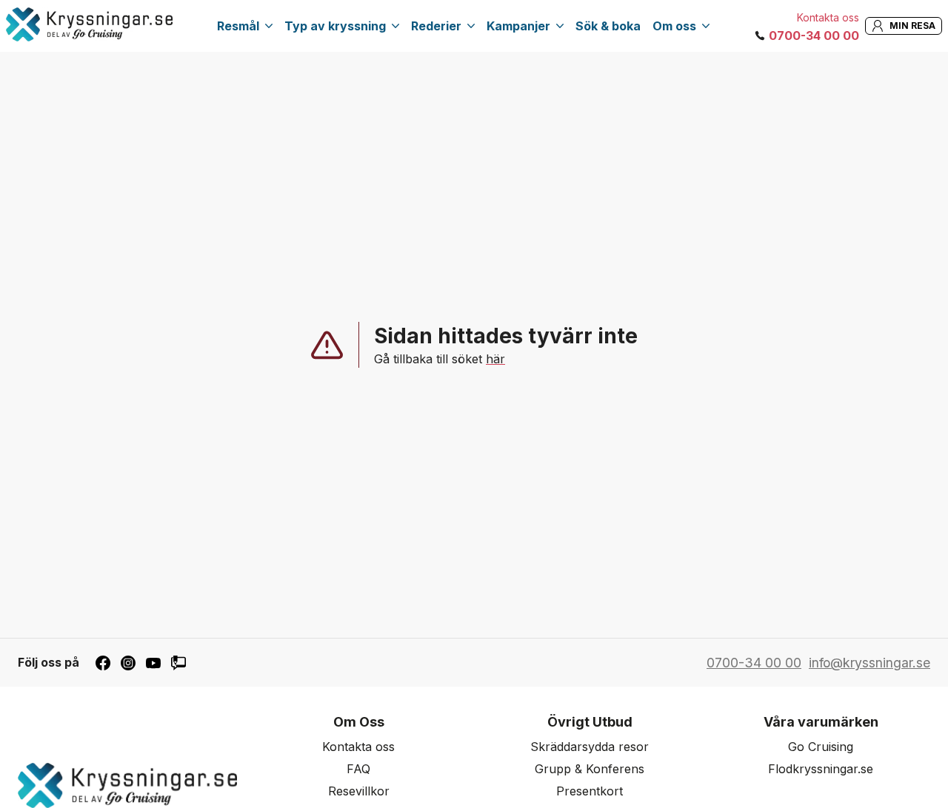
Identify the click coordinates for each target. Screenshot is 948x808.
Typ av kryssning (335, 25)
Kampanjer (518, 25)
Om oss (674, 25)
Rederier (436, 25)
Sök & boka (608, 25)
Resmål (238, 25)
